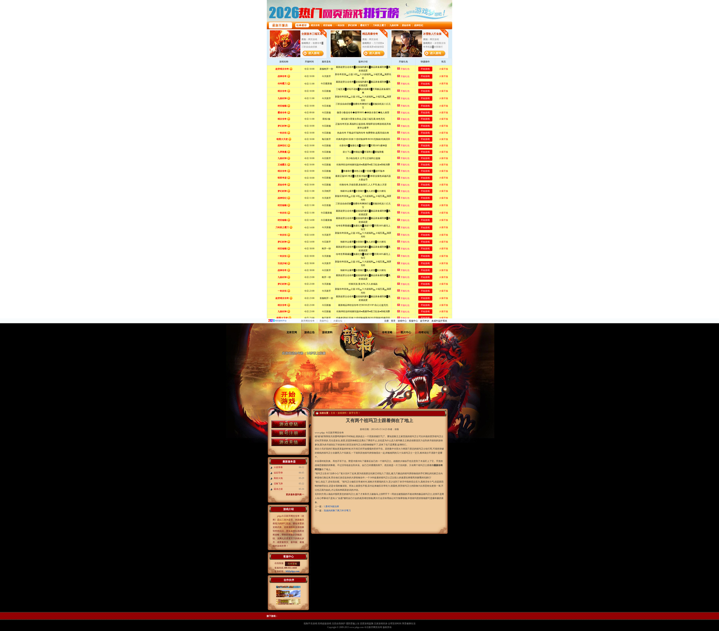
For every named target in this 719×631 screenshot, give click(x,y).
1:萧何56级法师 (331, 506)
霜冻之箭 (278, 489)
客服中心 (413, 321)
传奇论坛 (423, 332)
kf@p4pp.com (292, 571)
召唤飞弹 (278, 483)
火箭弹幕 (278, 467)
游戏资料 (327, 332)
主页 (333, 413)
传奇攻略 (387, 332)
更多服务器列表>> (295, 494)
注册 (386, 321)
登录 (393, 321)
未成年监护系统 (439, 321)
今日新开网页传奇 (373, 627)
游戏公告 (309, 332)
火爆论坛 (337, 321)
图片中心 (406, 332)
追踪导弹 (278, 472)
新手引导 (353, 413)
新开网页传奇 (308, 321)
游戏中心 (402, 321)
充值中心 (323, 321)
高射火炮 (278, 478)
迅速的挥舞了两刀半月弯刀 (337, 510)
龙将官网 (291, 332)
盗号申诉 (424, 321)
